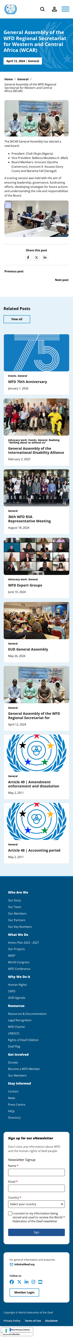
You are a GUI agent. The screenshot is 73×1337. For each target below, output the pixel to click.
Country (14, 1197)
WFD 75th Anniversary (27, 381)
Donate (13, 1062)
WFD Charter (16, 1027)
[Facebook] (28, 258)
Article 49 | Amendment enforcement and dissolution (33, 784)
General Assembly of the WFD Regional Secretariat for (34, 715)
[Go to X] (19, 1282)
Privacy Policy (12, 1320)
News (11, 1098)
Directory (14, 1117)
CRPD (11, 991)
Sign (36, 1232)
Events (12, 375)
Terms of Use (33, 1320)
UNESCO (13, 1033)
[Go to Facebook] (12, 1282)
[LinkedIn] (45, 258)
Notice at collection (11, 1334)
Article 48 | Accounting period (34, 850)
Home (8, 79)
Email (13, 1182)
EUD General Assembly (28, 649)
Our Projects (16, 949)
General (33, 61)
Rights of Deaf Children (23, 1040)
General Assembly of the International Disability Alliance (36, 450)
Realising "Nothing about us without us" (34, 441)
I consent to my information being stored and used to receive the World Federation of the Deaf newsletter (39, 1217)
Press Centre (16, 1104)
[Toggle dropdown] (54, 9)
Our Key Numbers (20, 926)
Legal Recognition (20, 1020)
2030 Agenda (16, 997)
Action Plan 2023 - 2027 (23, 942)
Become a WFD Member (24, 1069)
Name (13, 1166)
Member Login (24, 1292)
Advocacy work (17, 440)
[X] (36, 258)
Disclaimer (51, 1320)
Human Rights (17, 984)
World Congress (18, 962)
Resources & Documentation (27, 1014)
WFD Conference (19, 969)
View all (16, 319)
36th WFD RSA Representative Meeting (29, 518)
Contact (13, 1091)
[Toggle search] (42, 9)
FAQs (11, 1111)
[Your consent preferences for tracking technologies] (6, 1330)
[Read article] (36, 352)
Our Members (17, 913)
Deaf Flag (14, 1046)
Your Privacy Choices (20, 1330)
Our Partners (17, 920)
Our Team (14, 907)
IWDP (11, 955)
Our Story (14, 900)
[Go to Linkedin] (26, 1282)
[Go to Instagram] (33, 1282)
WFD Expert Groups (25, 585)
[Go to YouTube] (40, 1282)
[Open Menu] (65, 9)
